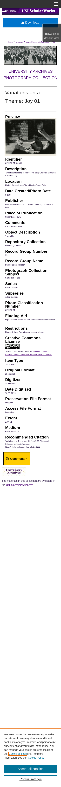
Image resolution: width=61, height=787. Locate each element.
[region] (30, 757)
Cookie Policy (36, 757)
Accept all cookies (30, 769)
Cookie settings (18, 753)
